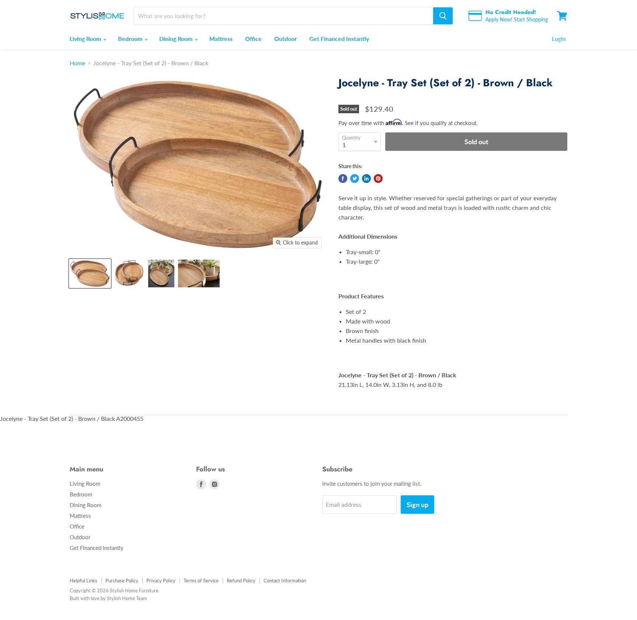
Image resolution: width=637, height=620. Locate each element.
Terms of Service (201, 580)
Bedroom (131, 38)
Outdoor (285, 38)
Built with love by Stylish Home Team (108, 598)
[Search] (443, 15)
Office (253, 38)
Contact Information (285, 580)
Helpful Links (83, 580)
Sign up (417, 504)
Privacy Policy (160, 580)
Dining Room (176, 38)
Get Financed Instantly (339, 38)
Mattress (221, 38)
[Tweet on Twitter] (354, 178)
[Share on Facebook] (342, 178)
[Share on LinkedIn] (366, 178)
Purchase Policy (121, 580)
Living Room (86, 38)
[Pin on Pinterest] (378, 178)
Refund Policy (241, 580)
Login (558, 38)
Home (77, 63)
